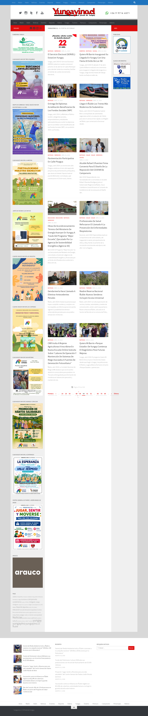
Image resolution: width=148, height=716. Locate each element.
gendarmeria (33, 612)
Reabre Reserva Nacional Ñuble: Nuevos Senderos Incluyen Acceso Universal (92, 294)
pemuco (34, 618)
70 (101, 394)
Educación (59, 218)
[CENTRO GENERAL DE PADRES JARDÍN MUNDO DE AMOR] (28, 549)
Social (95, 51)
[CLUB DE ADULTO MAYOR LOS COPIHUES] (28, 351)
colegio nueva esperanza (34, 604)
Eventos (42, 3)
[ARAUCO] (28, 587)
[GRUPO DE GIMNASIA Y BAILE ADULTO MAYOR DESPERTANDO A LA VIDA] (28, 154)
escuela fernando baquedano (28, 610)
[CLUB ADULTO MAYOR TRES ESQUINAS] (28, 98)
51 (87, 394)
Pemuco (81, 3)
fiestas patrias (26, 612)
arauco (30, 597)
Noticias (34, 3)
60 (98, 394)
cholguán (32, 602)
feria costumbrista (17, 612)
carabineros (17, 602)
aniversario (25, 597)
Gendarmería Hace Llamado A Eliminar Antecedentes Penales (61, 294)
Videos (58, 3)
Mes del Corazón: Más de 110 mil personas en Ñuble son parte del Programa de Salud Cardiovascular (37, 689)
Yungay (65, 3)
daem (14, 607)
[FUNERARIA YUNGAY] (28, 53)
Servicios (57, 51)
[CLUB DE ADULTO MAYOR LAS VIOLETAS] (28, 300)
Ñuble (15, 626)
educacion (51, 218)
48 (76, 394)
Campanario (91, 3)
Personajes (101, 3)
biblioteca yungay (17, 599)
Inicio (13, 3)
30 (69, 394)
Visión (27, 3)
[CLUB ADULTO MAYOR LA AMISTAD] (28, 204)
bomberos (24, 599)
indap (14, 615)
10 (62, 394)
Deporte (50, 3)
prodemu (39, 618)
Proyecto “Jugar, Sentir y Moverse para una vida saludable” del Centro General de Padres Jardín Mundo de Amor (37, 668)
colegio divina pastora (23, 604)
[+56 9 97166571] (40, 28)
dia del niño (31, 607)
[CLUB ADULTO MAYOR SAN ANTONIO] (28, 395)
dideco (35, 607)
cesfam (23, 602)
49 (80, 394)
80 (105, 394)
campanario (32, 599)
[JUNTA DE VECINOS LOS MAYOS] (28, 250)
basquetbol (35, 597)
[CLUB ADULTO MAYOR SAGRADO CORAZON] (28, 448)
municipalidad (38, 615)
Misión (20, 3)
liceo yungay (20, 615)
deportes (25, 607)
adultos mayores (17, 597)
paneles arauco (27, 618)
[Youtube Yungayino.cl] (37, 28)
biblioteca (40, 597)
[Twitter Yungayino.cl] (34, 28)
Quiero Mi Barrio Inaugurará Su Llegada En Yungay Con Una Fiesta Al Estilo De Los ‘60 (94, 57)
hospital (39, 612)
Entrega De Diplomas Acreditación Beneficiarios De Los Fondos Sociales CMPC (61, 107)
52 (91, 394)
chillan (27, 602)
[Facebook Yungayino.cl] (31, 28)
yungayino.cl (32, 623)
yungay (37, 620)
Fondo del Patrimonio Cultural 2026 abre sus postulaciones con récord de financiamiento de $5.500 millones (37, 658)
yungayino (19, 623)
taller (26, 621)
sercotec (19, 621)
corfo (41, 604)
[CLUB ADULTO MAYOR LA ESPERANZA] (28, 494)
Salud (88, 155)
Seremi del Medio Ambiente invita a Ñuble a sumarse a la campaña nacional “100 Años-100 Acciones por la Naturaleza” (37, 648)
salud (15, 621)
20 (66, 394)
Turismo (73, 3)
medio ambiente (28, 615)
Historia (110, 3)
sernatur (23, 621)
